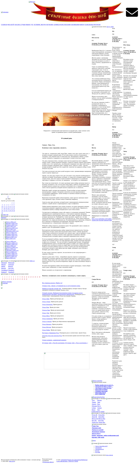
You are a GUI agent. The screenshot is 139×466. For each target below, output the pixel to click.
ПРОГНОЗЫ (96, 24)
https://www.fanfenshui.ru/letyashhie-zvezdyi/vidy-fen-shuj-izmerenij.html (102, 219)
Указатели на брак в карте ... (104, 386)
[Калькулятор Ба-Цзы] (98, 397)
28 (10, 210)
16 (14, 207)
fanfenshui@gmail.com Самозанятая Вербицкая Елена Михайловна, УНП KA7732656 (72, 460)
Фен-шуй (12, 461)
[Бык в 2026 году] (10, 258)
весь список (109, 455)
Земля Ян (94, 416)
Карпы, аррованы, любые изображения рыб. (105, 435)
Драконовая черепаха (98, 431)
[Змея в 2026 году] (10, 246)
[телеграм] (4, 283)
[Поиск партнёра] (6, 281)
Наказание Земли (100, 392)
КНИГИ (82, 24)
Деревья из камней (97, 430)
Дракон (94, 402)
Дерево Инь (101, 422)
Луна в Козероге (47, 324)
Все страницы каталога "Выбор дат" (52, 283)
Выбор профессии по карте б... (104, 385)
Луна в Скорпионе (47, 318)
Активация (98, 447)
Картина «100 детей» (98, 437)
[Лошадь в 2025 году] (11, 228)
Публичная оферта (48, 462)
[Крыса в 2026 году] (11, 256)
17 (2, 208)
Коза (98, 404)
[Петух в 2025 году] (11, 232)
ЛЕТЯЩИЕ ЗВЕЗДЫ (40, 24)
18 (4, 208)
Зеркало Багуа (96, 433)
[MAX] (2, 288)
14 (10, 207)
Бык (98, 409)
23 (14, 208)
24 (2, 210)
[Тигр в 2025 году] (10, 222)
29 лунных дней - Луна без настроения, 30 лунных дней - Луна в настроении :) (65, 343)
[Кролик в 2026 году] (11, 243)
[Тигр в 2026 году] (10, 241)
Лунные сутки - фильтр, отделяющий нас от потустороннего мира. (61, 285)
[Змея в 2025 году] (10, 226)
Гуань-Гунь (95, 426)
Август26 (11, 268)
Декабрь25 (11, 272)
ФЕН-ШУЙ (11, 24)
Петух (99, 406)
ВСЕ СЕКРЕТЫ (100, 394)
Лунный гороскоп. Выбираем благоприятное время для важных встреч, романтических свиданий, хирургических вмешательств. (62, 293)
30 (14, 210)
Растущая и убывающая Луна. (50, 333)
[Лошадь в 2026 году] (11, 247)
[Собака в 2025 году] (11, 234)
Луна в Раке (45, 307)
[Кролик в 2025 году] (11, 223)
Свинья (99, 408)
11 (4, 207)
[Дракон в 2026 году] (11, 244)
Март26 (3, 264)
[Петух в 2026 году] (11, 252)
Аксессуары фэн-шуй (101, 446)
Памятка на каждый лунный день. (52, 288)
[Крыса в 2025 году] (11, 237)
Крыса (93, 409)
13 (8, 207)
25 (4, 210)
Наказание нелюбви (101, 389)
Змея (98, 402)
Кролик (99, 400)
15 (12, 207)
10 (2, 207)
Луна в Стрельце (47, 321)
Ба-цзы (97, 450)
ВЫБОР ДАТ (29, 24)
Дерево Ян (95, 422)
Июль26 (3, 268)
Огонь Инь (101, 415)
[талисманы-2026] (66, 119)
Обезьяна (94, 406)
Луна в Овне (45, 299)
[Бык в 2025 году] (10, 238)
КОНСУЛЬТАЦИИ (65, 24)
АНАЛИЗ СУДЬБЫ (20, 24)
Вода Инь (101, 420)
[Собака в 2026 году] (11, 253)
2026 (2, 217)
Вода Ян (94, 420)
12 (6, 207)
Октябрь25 (11, 270)
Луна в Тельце (46, 301)
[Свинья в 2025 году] (11, 235)
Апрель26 (11, 264)
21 (10, 208)
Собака (94, 408)
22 (12, 208)
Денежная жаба (96, 428)
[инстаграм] (2, 285)
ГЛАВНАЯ (4, 24)
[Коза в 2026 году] (10, 249)
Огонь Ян (94, 415)
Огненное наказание (101, 391)
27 (8, 210)
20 (8, 208)
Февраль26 (11, 262)
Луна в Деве (45, 313)
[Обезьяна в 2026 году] (12, 250)
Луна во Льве (46, 310)
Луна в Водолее (46, 327)
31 (2, 212)
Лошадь (94, 404)
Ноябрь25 (4, 272)
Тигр (93, 400)
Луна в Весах (46, 316)
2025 (5, 217)
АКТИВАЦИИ (75, 24)
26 (6, 210)
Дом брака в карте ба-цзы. (103, 388)
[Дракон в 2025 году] (11, 225)
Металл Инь (101, 418)
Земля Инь (101, 416)
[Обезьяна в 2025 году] (12, 231)
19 (6, 208)
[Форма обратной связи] (4, 12)
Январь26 (4, 262)
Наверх (135, 459)
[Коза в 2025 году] (10, 229)
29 (12, 210)
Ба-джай (97, 452)
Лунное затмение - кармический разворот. (54, 340)
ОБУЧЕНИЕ (49, 24)
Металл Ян (95, 418)
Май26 (3, 266)
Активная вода (99, 449)
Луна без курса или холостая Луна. (52, 335)
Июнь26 (10, 266)
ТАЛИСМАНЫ (88, 24)
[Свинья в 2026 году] (11, 255)
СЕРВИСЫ (57, 24)
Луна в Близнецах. (47, 304)
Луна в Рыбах (46, 330)
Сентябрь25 (4, 270)
